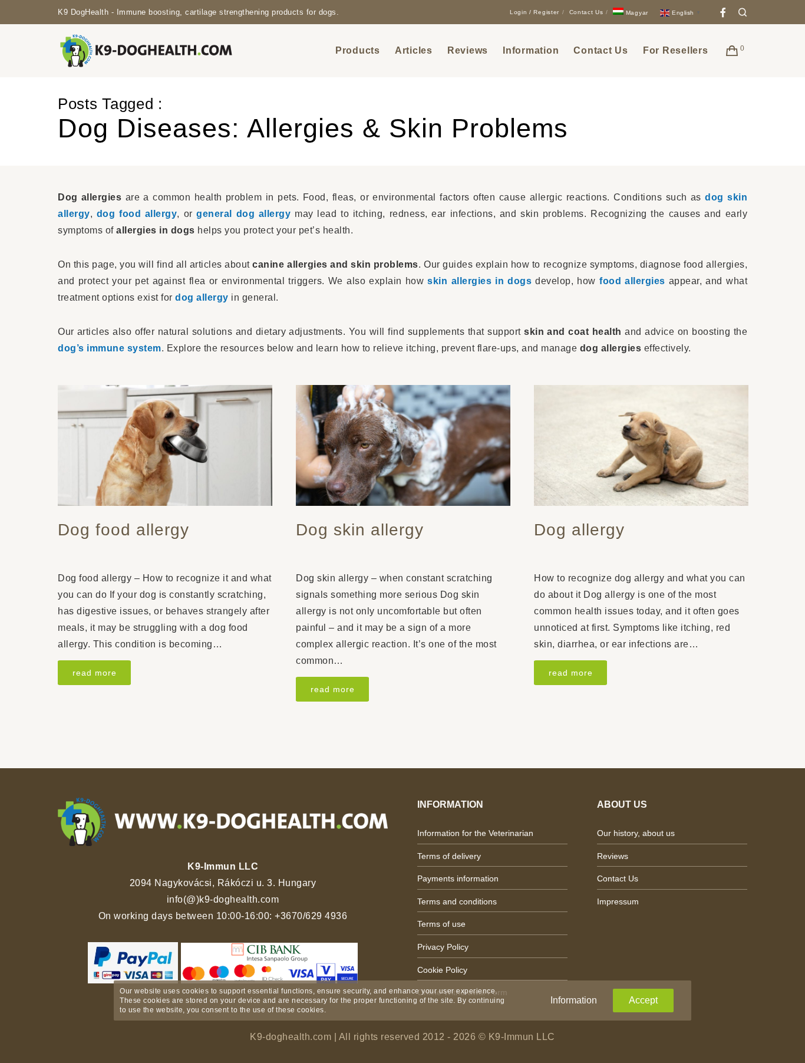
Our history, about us (636, 833)
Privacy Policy (443, 947)
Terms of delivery (449, 856)
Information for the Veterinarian (475, 833)
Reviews (612, 856)
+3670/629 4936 (311, 916)
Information (573, 1000)
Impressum (618, 901)
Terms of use (441, 924)
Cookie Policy (442, 970)
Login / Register (534, 12)
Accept (643, 1000)
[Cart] (732, 50)
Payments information (458, 878)
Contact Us (586, 12)
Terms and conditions (457, 901)
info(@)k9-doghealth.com (223, 899)
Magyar (635, 12)
